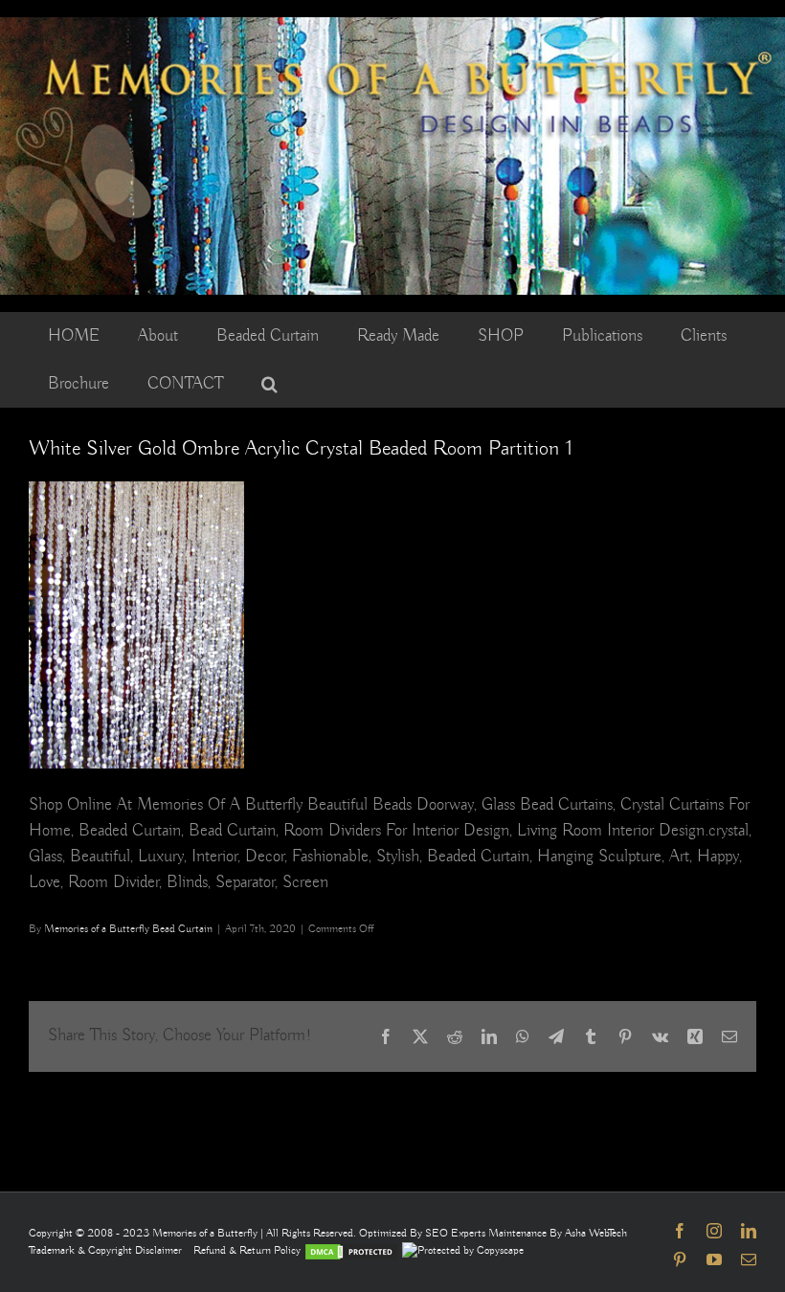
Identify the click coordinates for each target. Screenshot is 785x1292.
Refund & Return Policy (248, 1250)
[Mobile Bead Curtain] (392, 25)
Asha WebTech (596, 1233)
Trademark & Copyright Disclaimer (105, 1250)
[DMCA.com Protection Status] (351, 1250)
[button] (269, 384)
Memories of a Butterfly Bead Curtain (128, 929)
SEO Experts (456, 1233)
